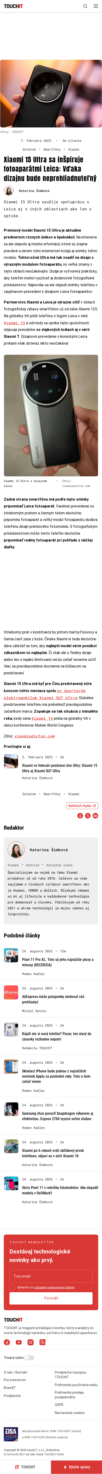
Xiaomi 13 (14, 322)
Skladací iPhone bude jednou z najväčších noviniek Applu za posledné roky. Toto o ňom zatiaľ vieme (56, 1076)
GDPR (59, 1405)
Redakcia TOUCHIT (37, 1048)
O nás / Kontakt (16, 1372)
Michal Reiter (34, 1011)
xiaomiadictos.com (34, 735)
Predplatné (12, 1396)
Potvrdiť (51, 1298)
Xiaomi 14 (42, 718)
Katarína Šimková (34, 190)
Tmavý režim (14, 1358)
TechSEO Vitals (54, 1454)
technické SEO (16, 1454)
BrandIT (10, 1388)
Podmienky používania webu (76, 1385)
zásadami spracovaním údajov (54, 1287)
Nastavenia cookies (70, 1413)
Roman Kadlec (33, 973)
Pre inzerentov (15, 1380)
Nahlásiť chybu (79, 806)
